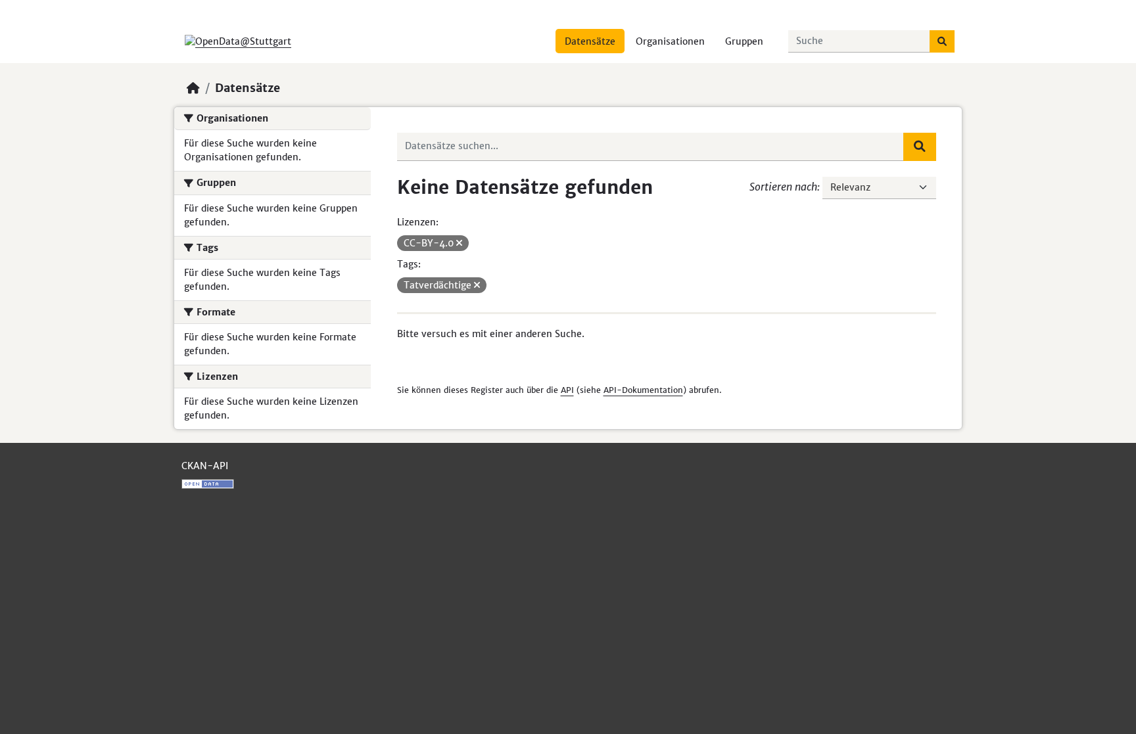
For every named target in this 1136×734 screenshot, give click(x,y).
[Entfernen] (459, 243)
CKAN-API (204, 466)
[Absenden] (942, 41)
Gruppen (744, 41)
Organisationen (670, 41)
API (567, 390)
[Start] (193, 88)
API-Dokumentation (643, 390)
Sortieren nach (783, 186)
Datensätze (590, 41)
